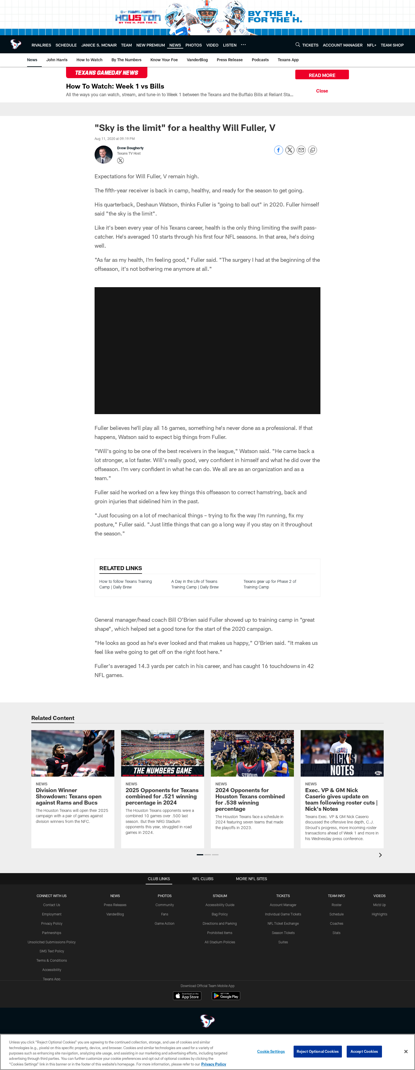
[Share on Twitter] (289, 153)
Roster (337, 905)
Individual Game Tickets (283, 914)
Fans (164, 914)
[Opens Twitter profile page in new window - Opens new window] (120, 160)
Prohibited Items (219, 933)
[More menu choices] (243, 44)
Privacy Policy (51, 923)
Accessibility (51, 970)
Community (165, 905)
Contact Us (51, 905)
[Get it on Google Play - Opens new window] (226, 998)
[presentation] (381, 856)
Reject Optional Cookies (318, 1051)
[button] (200, 855)
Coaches (336, 923)
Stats (336, 933)
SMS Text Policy (52, 951)
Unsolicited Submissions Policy (52, 942)
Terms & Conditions (51, 960)
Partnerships (51, 933)
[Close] (322, 90)
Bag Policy (220, 914)
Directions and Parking (220, 923)
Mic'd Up (379, 905)
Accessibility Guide (220, 905)
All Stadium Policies (220, 942)
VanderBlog (115, 914)
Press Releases (115, 905)
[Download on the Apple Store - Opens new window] (187, 996)
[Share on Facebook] (278, 153)
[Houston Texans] (207, 1022)
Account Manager (283, 905)
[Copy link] (312, 150)
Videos (380, 896)
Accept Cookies (364, 1051)
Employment (52, 914)
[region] (207, 1052)
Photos (165, 896)
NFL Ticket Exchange (283, 923)
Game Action (164, 923)
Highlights (379, 914)
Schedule (336, 914)
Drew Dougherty (130, 148)
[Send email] (301, 153)
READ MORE (322, 75)
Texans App (51, 979)
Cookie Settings (271, 1051)
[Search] (298, 44)
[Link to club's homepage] (16, 44)
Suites (283, 942)
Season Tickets (283, 933)
